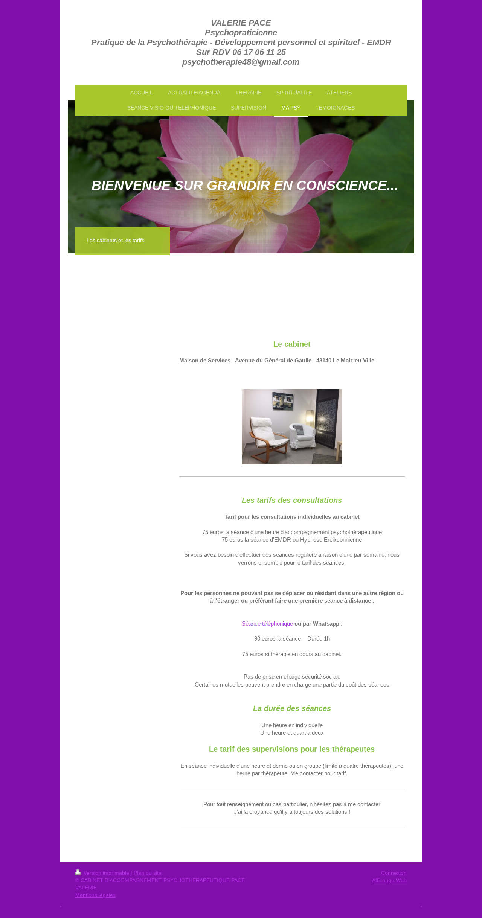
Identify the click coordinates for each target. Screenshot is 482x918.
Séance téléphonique (267, 623)
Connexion (394, 873)
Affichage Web (389, 880)
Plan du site (148, 873)
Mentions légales (95, 895)
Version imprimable (106, 873)
